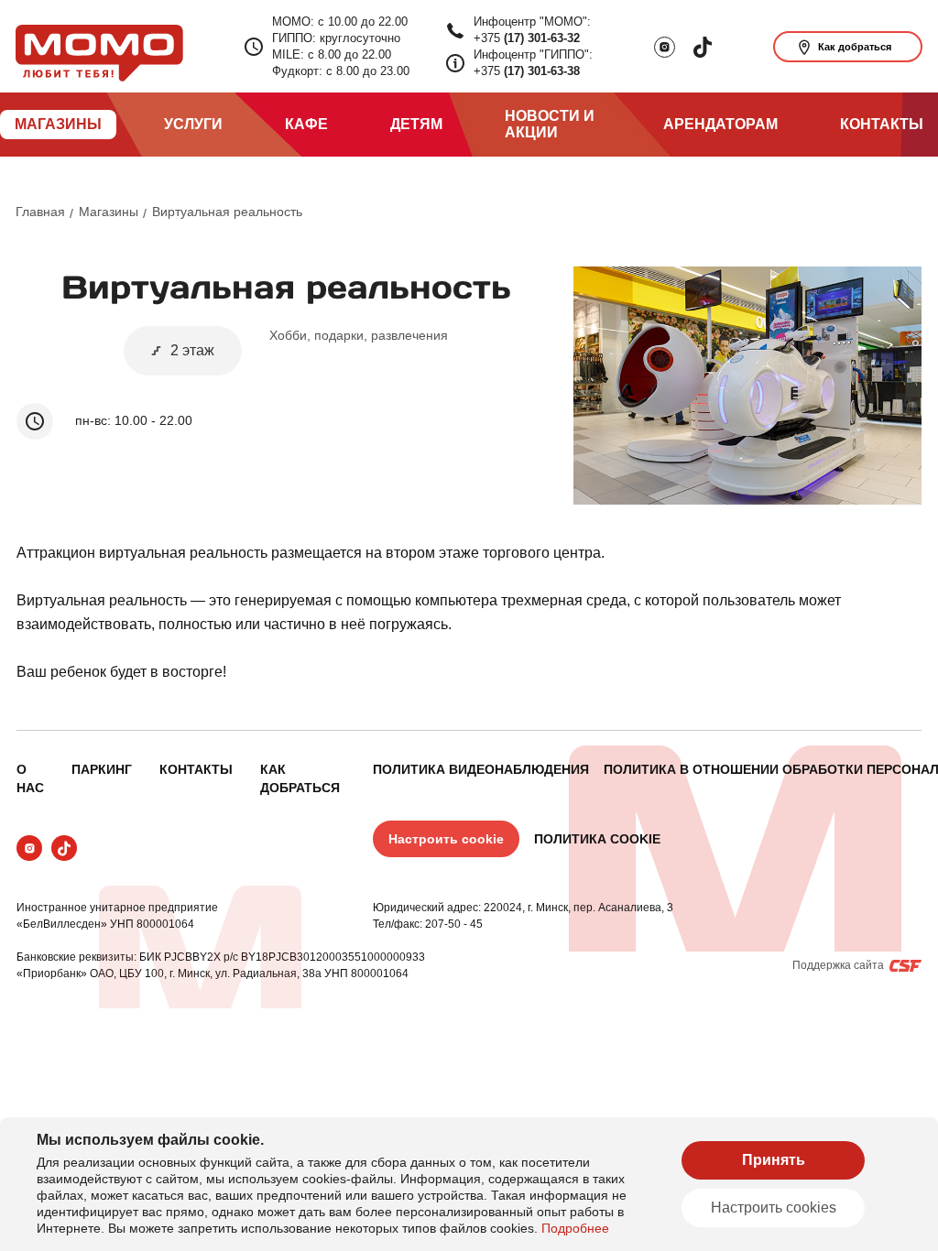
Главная (40, 211)
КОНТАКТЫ (196, 769)
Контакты (881, 124)
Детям (416, 124)
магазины (58, 124)
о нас (30, 778)
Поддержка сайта (838, 965)
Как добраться (854, 46)
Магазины (108, 211)
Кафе (306, 124)
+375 (527, 38)
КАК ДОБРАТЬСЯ (300, 778)
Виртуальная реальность (227, 211)
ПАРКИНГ (101, 769)
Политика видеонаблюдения (481, 769)
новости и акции (549, 124)
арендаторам (720, 124)
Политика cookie (597, 839)
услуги (193, 124)
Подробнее (575, 1228)
